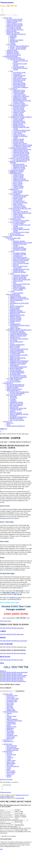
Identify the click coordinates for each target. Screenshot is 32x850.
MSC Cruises (10, 765)
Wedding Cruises (11, 710)
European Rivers (11, 722)
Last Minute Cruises (12, 701)
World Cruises (10, 738)
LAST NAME (19, 813)
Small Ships (10, 706)
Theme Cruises (10, 709)
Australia (9, 717)
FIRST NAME (19, 811)
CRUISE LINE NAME (21, 830)
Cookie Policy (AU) (8, 741)
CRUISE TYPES (7, 694)
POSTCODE (18, 822)
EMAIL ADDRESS (20, 815)
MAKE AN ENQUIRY (6, 779)
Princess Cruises (11, 770)
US (3, 428)
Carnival (9, 759)
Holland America (11, 763)
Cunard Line (10, 757)
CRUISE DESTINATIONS (10, 711)
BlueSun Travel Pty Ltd (22, 795)
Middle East (10, 729)
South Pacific (10, 734)
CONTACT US (7, 740)
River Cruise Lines (11, 747)
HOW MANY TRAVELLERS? (8, 826)
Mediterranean (10, 728)
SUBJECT (18, 810)
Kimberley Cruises (14, 597)
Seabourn (9, 775)
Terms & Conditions (5, 796)
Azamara (9, 756)
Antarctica (9, 713)
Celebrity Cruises (11, 760)
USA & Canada (11, 737)
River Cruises (10, 703)
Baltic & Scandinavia (12, 719)
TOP (1, 849)
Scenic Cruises (10, 773)
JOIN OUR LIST (20, 691)
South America (10, 732)
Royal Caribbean (11, 772)
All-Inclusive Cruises (12, 695)
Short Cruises (10, 704)
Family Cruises (10, 697)
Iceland (8, 725)
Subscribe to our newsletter (9, 836)
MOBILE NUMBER (20, 817)
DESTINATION (19, 825)
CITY (16, 818)
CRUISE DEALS (8, 751)
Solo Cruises (10, 707)
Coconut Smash (20, 798)
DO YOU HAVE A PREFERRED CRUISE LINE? (13, 828)
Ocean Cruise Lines (12, 745)
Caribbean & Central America (14, 720)
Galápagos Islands (11, 723)
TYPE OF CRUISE (5, 823)
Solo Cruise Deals (11, 754)
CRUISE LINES (7, 744)
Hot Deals (9, 753)
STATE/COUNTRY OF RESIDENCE (10, 820)
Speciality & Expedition (13, 748)
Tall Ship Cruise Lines (12, 750)
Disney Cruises (10, 762)
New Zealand (10, 731)
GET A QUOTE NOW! (6, 839)
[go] (16, 15)
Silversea (9, 776)
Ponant (8, 769)
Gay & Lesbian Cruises (13, 698)
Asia (8, 714)
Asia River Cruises (11, 716)
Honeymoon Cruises (12, 700)
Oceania (9, 768)
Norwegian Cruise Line (13, 766)
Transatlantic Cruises (12, 735)
